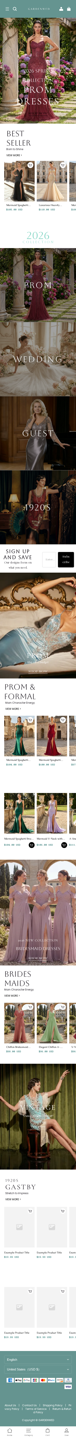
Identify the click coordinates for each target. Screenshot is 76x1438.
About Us (11, 1405)
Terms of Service (36, 1409)
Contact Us (29, 1405)
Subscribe (66, 559)
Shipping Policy (53, 1405)
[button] (7, 9)
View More (38, 1127)
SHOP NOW (38, 113)
